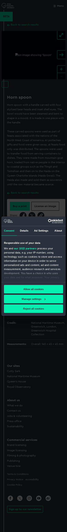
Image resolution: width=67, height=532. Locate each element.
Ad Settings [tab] (41, 230)
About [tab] (58, 230)
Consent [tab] (9, 230)
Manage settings (31, 298)
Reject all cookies (33, 308)
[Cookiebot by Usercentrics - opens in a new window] (48, 221)
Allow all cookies (33, 289)
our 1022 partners (25, 248)
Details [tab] (24, 230)
